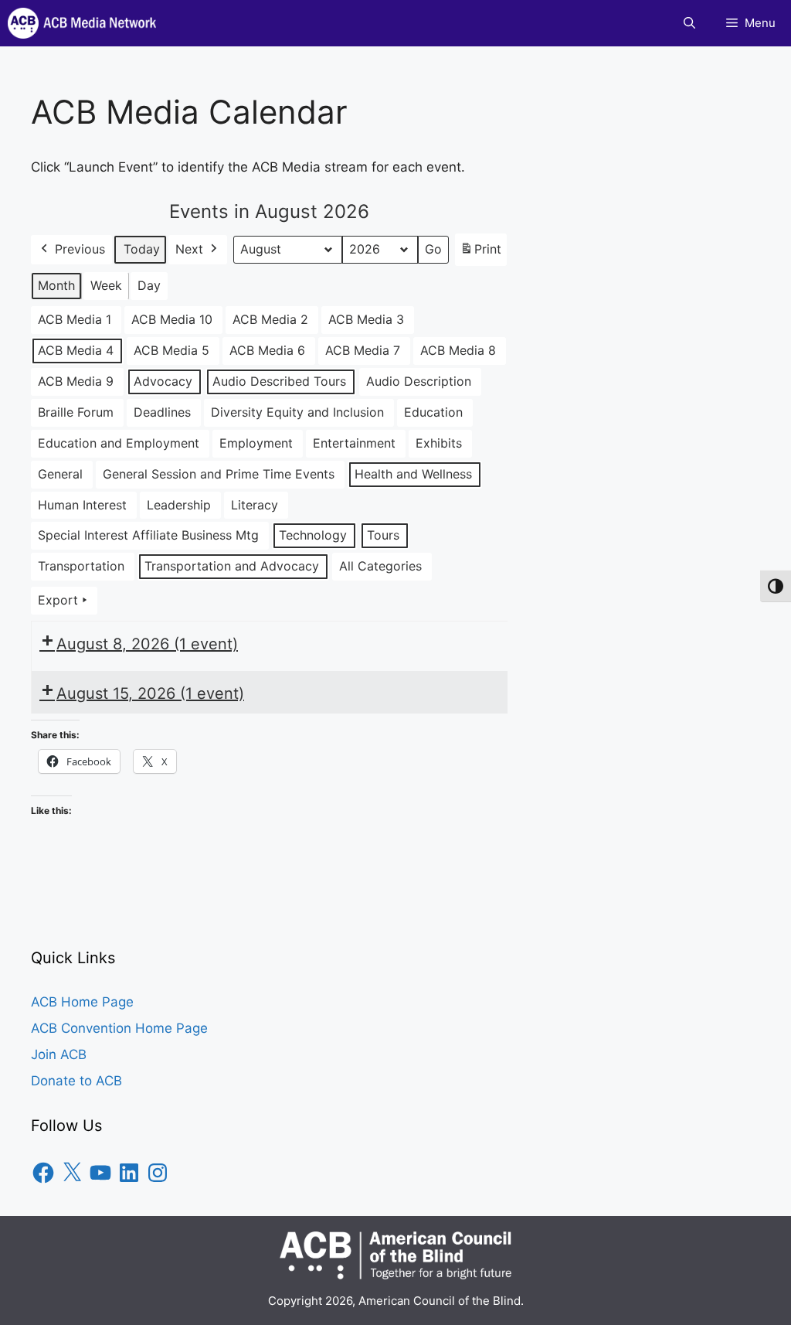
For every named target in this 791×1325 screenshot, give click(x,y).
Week (106, 285)
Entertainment (354, 443)
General (60, 474)
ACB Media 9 (76, 381)
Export (58, 600)
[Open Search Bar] (689, 23)
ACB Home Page (82, 1002)
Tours (383, 535)
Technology (313, 535)
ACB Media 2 (270, 319)
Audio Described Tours (279, 381)
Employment (256, 443)
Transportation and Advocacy (231, 566)
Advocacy (163, 381)
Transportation (81, 566)
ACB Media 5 (171, 350)
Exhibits (439, 443)
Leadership (179, 505)
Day (149, 285)
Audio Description (418, 381)
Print (480, 253)
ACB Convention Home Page (119, 1028)
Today (142, 249)
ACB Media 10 (171, 319)
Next (189, 249)
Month (56, 285)
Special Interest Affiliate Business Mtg (148, 535)
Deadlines (162, 412)
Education (433, 412)
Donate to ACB (76, 1080)
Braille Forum (76, 412)
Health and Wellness (413, 474)
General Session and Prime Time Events (218, 474)
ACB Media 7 (362, 350)
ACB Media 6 (267, 350)
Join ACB (59, 1054)
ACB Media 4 (76, 350)
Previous (80, 249)
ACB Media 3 (366, 319)
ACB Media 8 (458, 350)
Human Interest (82, 505)
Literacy (254, 505)
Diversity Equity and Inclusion (297, 412)
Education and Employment (118, 443)
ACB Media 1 (74, 319)
